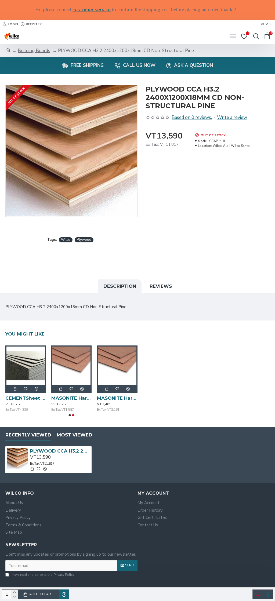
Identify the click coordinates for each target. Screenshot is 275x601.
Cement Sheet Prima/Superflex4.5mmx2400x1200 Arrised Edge (62, 398)
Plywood (84, 239)
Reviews (161, 286)
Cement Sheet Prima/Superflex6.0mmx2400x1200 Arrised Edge (108, 398)
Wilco (65, 239)
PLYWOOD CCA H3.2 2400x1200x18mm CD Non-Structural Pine (60, 451)
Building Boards (34, 51)
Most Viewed (74, 435)
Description (119, 286)
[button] (70, 415)
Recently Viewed (28, 435)
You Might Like (25, 334)
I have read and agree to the (42, 575)
